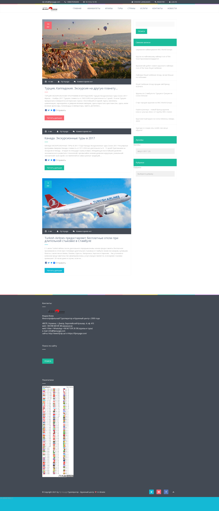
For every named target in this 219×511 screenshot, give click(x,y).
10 (48, 25)
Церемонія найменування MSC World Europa (154, 49)
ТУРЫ (120, 8)
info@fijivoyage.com (52, 2)
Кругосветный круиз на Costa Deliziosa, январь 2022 (155, 120)
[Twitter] (48, 110)
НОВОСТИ (172, 8)
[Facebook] (46, 110)
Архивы (137, 145)
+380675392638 (73, 2)
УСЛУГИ (143, 8)
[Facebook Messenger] (51, 110)
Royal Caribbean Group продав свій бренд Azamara (152, 85)
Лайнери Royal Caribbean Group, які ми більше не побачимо (154, 76)
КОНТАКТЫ (157, 8)
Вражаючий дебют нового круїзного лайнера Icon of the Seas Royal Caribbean (154, 67)
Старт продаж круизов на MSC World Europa (154, 102)
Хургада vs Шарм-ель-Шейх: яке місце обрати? (152, 129)
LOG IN (174, 2)
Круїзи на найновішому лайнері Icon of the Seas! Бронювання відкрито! (153, 57)
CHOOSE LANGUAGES (142, 2)
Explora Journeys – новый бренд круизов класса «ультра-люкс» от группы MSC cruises (154, 110)
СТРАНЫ (131, 8)
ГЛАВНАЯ (77, 8)
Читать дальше (54, 118)
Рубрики (137, 167)
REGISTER (160, 2)
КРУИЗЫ (109, 8)
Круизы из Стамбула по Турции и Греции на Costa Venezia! (154, 94)
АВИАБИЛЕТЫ (93, 8)
